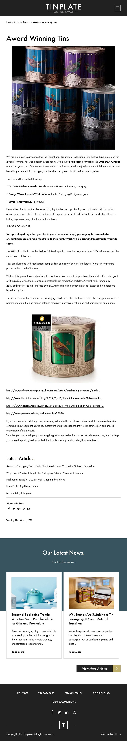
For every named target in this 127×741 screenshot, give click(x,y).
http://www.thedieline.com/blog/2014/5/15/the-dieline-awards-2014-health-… (54, 398)
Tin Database (46, 693)
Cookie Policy (101, 693)
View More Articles (94, 668)
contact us (105, 421)
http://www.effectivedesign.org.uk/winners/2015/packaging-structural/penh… (53, 390)
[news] (34, 593)
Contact (22, 693)
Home (9, 22)
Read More (17, 651)
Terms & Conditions (63, 701)
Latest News (23, 22)
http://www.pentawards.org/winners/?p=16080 (35, 413)
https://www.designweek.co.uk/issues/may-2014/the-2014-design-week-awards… (55, 405)
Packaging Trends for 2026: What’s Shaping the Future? (35, 479)
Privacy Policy (73, 693)
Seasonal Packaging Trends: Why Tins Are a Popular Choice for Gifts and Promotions (50, 466)
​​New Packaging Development (22, 486)
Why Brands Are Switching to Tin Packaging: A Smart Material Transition (44, 473)
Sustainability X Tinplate (19, 493)
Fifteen (117, 734)
